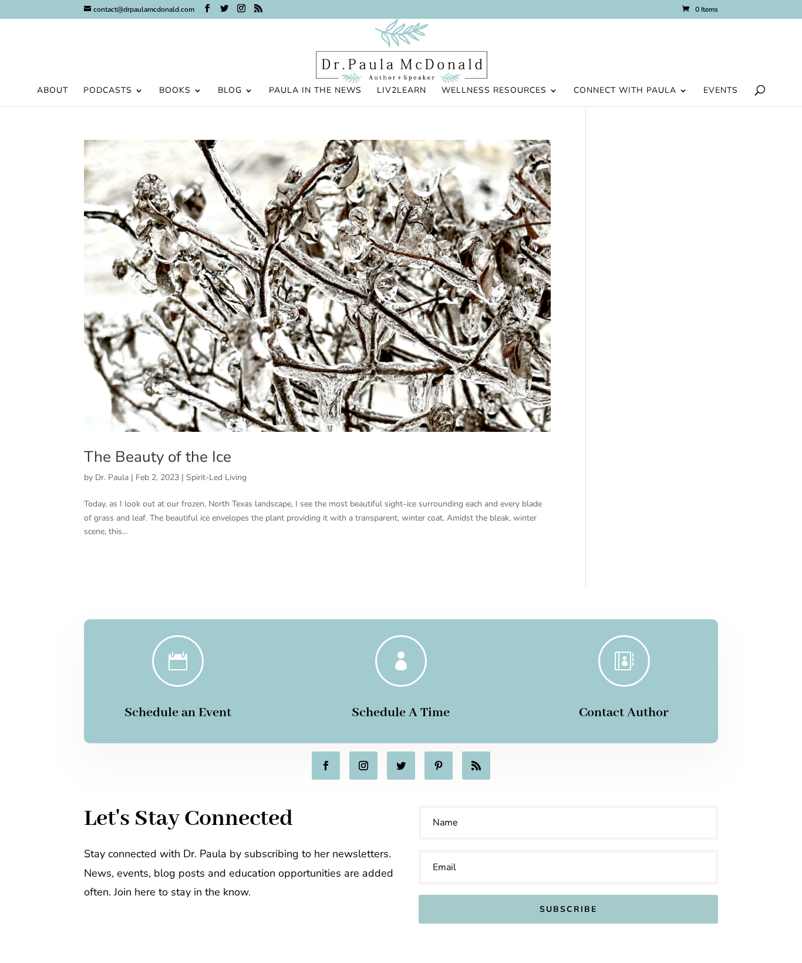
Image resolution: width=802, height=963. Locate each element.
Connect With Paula (625, 91)
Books (175, 91)
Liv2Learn (401, 91)
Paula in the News (315, 91)
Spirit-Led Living (216, 477)
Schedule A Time (401, 712)
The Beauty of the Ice (157, 457)
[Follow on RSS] (476, 765)
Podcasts (107, 91)
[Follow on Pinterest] (438, 765)
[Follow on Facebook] (326, 765)
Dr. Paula (112, 477)
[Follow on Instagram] (363, 765)
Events (720, 91)
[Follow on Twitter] (401, 765)
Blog (230, 91)
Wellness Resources (494, 91)
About (52, 91)
